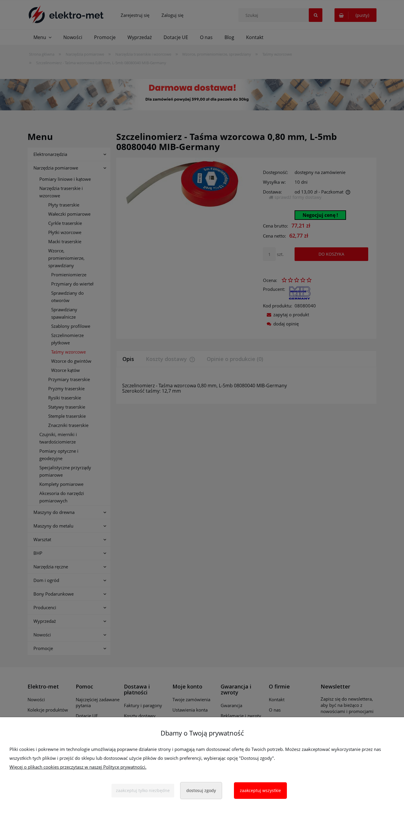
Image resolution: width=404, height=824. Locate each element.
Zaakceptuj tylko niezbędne (143, 790)
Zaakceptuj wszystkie (260, 790)
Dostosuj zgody (201, 790)
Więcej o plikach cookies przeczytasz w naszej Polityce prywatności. (77, 767)
